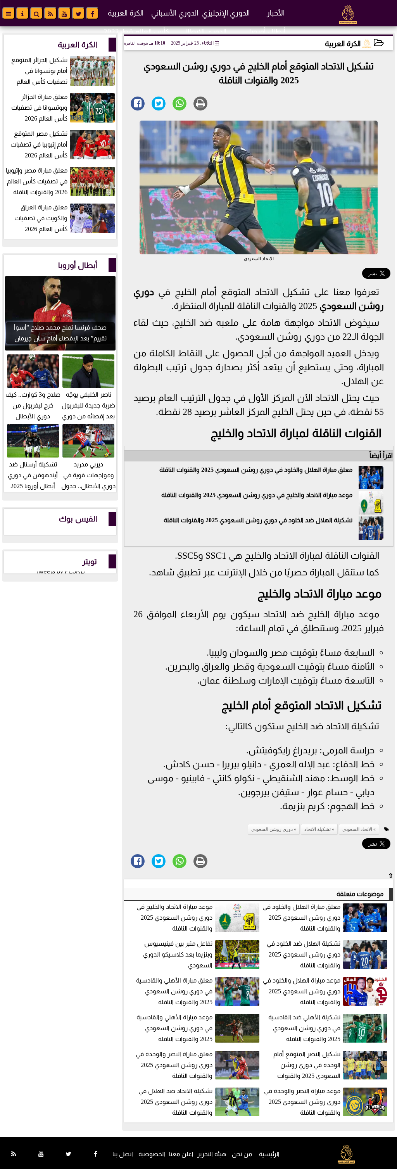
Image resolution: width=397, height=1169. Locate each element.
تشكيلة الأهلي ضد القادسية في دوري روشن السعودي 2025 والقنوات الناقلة (304, 1028)
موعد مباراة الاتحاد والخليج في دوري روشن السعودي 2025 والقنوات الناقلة (256, 495)
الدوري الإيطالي (203, 32)
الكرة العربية (125, 13)
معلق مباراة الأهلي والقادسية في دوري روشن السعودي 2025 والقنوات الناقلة (174, 991)
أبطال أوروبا (267, 32)
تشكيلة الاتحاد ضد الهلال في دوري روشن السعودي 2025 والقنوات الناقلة (175, 1102)
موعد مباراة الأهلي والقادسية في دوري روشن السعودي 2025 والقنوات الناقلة (174, 1028)
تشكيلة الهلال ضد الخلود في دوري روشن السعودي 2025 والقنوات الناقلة (258, 520)
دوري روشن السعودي (272, 829)
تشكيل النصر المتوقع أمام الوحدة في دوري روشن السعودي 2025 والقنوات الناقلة (331, 1066)
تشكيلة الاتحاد (317, 829)
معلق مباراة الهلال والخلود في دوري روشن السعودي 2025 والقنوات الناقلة (255, 469)
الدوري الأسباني (174, 13)
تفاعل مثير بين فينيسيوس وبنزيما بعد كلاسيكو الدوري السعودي (177, 954)
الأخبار (276, 13)
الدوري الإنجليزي (226, 13)
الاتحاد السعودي (357, 829)
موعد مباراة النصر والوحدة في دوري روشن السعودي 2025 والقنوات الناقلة (302, 1102)
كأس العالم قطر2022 (136, 32)
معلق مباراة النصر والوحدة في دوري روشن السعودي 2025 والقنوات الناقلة (174, 1065)
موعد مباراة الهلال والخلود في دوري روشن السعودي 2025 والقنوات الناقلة (301, 991)
